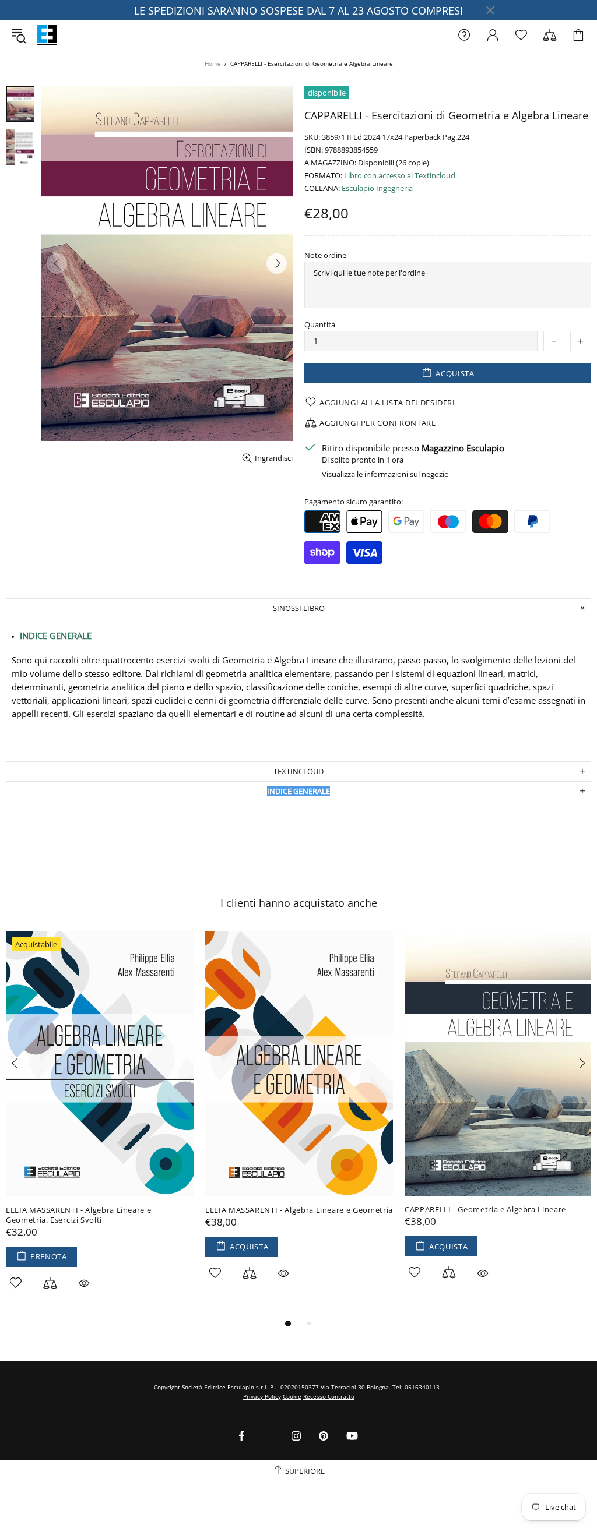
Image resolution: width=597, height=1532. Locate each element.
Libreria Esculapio (47, 35)
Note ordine (325, 255)
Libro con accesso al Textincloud (399, 176)
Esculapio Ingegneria (377, 188)
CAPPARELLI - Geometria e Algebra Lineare (485, 1210)
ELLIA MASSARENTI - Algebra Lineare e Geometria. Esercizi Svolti (78, 1215)
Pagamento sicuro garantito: (353, 502)
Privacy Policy (262, 1396)
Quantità (319, 325)
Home (213, 63)
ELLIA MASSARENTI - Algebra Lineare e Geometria (299, 1210)
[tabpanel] (99, 1123)
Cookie (292, 1396)
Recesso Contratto (328, 1396)
